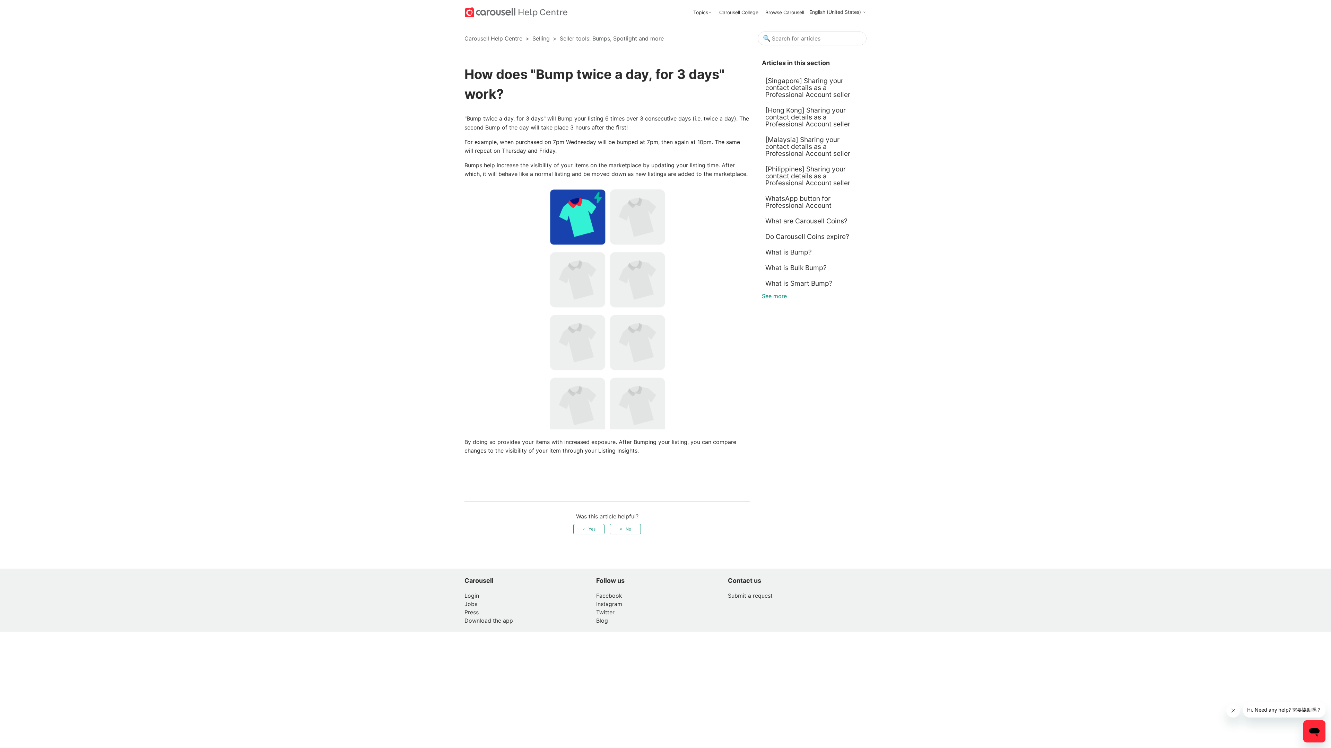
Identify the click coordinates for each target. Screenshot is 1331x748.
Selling (541, 38)
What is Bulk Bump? (796, 268)
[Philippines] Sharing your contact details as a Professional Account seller (807, 176)
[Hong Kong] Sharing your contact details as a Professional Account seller (807, 117)
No (628, 529)
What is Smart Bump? (799, 283)
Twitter (605, 612)
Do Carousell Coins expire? (808, 236)
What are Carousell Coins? (806, 221)
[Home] (516, 11)
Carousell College (738, 12)
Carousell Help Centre (493, 38)
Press (471, 612)
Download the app (488, 620)
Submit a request (750, 595)
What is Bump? (788, 252)
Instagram (609, 603)
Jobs (470, 603)
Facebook (609, 595)
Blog (602, 620)
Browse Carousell (784, 12)
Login (471, 595)
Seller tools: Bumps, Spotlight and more (612, 38)
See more (774, 296)
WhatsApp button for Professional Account (798, 202)
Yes (592, 529)
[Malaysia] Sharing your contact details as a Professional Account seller (807, 146)
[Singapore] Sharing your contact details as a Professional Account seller (807, 88)
